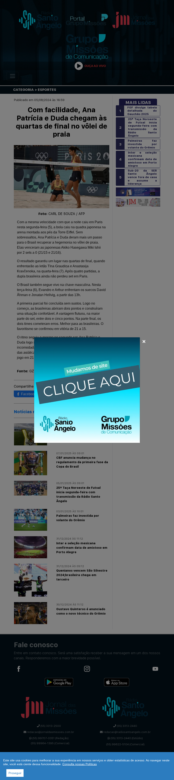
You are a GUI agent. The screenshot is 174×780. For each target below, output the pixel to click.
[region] (87, 766)
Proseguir (14, 773)
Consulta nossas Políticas (79, 764)
